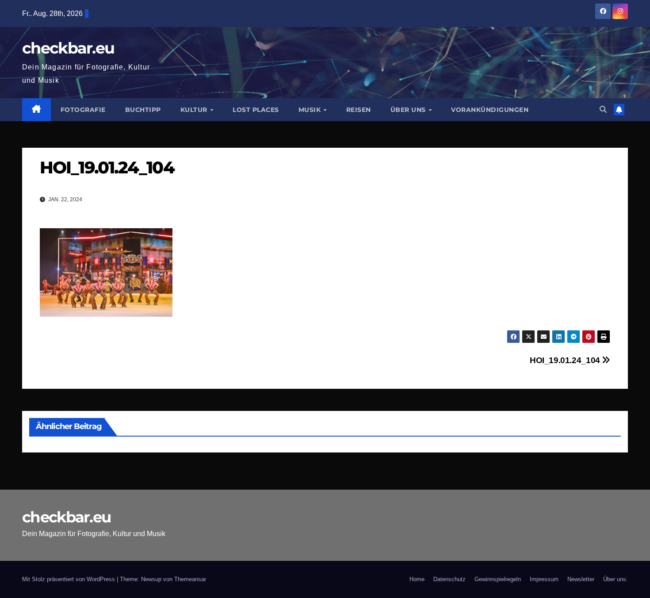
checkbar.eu (68, 48)
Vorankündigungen (489, 110)
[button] (603, 109)
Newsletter (580, 579)
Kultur (195, 110)
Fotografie (83, 110)
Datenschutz (449, 579)
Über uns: (615, 579)
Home (416, 579)
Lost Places (256, 110)
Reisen (358, 110)
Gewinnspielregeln (497, 579)
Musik (310, 110)
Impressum (544, 579)
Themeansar (190, 579)
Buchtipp (143, 110)
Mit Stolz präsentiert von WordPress (69, 579)
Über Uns (409, 110)
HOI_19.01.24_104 (566, 360)
